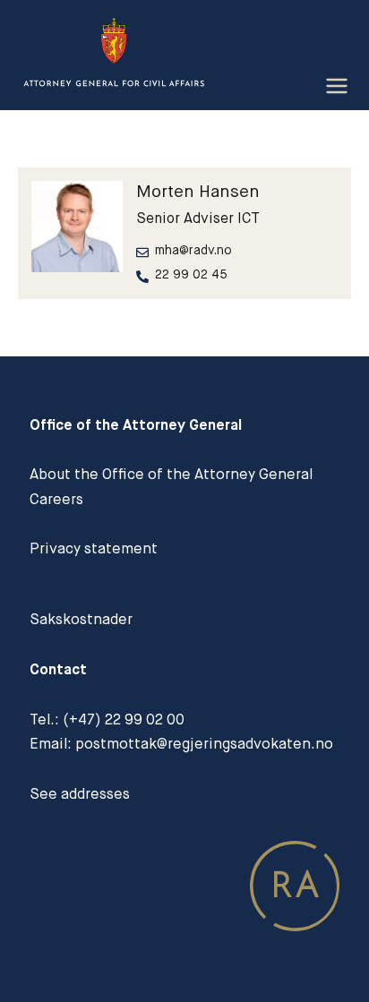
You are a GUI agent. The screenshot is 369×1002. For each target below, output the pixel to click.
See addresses (80, 793)
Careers (56, 499)
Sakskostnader (81, 619)
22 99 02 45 (191, 274)
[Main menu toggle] (336, 86)
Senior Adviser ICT (198, 218)
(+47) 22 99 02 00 (123, 719)
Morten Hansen (198, 191)
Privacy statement (94, 548)
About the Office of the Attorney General (171, 474)
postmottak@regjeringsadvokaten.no (204, 743)
